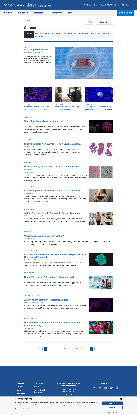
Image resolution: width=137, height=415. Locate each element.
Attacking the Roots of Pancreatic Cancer (46, 300)
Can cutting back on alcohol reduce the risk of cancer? (53, 190)
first (39, 349)
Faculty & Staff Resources (39, 391)
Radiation (106, 33)
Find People (88, 5)
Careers (20, 386)
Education (21, 393)
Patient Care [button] (56, 13)
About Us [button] (7, 13)
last (97, 349)
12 (85, 349)
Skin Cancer (39, 36)
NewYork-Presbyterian (82, 372)
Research (27, 47)
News (28, 20)
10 (77, 349)
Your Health (59, 104)
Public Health (29, 186)
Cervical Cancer (61, 33)
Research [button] (38, 13)
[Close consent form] (121, 398)
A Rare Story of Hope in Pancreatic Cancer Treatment (52, 213)
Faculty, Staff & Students (110, 5)
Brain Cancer (39, 33)
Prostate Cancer (96, 33)
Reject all (112, 407)
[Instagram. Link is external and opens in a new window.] (117, 388)
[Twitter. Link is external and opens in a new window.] (100, 388)
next (91, 349)
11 (81, 349)
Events (96, 5)
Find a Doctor (125, 13)
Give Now (125, 5)
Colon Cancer (72, 33)
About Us (20, 383)
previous (46, 349)
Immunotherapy (84, 33)
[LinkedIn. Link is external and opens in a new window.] (111, 388)
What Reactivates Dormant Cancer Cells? (46, 121)
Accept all (112, 403)
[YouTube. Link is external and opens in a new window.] (105, 388)
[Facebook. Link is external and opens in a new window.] (94, 388)
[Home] (27, 5)
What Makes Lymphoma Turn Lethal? (44, 236)
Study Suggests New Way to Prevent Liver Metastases (53, 144)
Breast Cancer (49, 33)
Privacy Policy (111, 412)
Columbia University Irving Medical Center (56, 371)
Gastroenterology (31, 295)
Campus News (29, 209)
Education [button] (23, 13)
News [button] (71, 13)
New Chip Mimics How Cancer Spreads (36, 51)
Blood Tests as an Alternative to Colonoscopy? (49, 277)
